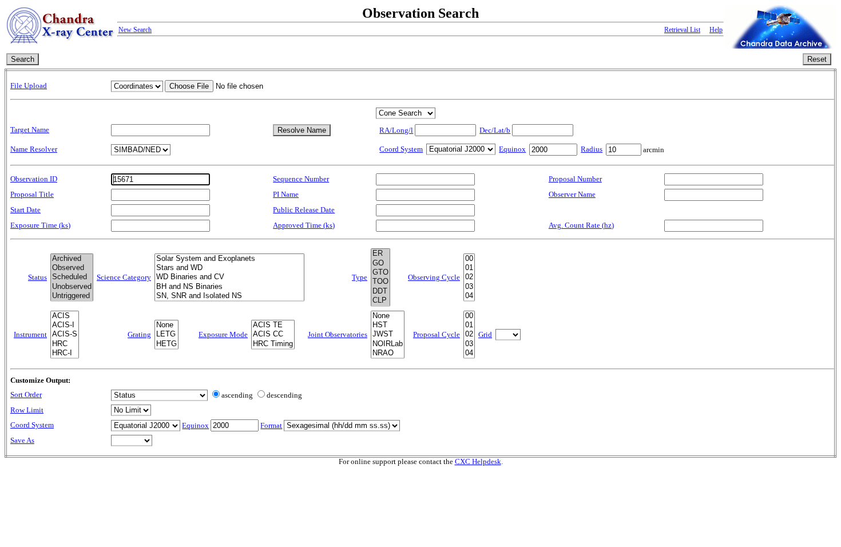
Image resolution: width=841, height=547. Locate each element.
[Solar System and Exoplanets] (229, 258)
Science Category (124, 278)
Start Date (25, 210)
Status (37, 278)
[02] (469, 277)
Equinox (512, 149)
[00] (469, 258)
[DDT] (380, 291)
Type (359, 278)
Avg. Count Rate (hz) (581, 225)
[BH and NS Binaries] (229, 286)
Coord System (401, 149)
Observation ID (33, 179)
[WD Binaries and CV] (229, 277)
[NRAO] (387, 353)
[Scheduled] (72, 277)
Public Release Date (304, 210)
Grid (485, 335)
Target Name (29, 130)
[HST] (387, 325)
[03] (469, 286)
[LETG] (166, 334)
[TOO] (380, 281)
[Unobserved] (72, 286)
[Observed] (72, 267)
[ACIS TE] (273, 325)
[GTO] (380, 272)
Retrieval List (682, 30)
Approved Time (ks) (304, 225)
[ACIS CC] (273, 334)
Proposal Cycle (436, 335)
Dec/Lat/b (494, 130)
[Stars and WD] (229, 267)
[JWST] (387, 334)
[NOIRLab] (387, 343)
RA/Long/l (396, 130)
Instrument (30, 335)
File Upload (28, 86)
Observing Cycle (434, 278)
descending (284, 395)
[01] (469, 267)
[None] (166, 325)
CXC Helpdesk (478, 462)
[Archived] (72, 258)
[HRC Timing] (273, 343)
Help (716, 30)
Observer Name (572, 195)
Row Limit (26, 410)
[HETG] (166, 343)
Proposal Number (575, 179)
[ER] (380, 253)
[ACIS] (64, 315)
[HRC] (64, 343)
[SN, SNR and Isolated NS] (229, 295)
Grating (139, 335)
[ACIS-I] (64, 325)
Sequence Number (301, 179)
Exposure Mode (223, 335)
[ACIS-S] (64, 334)
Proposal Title (32, 195)
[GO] (380, 263)
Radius (591, 149)
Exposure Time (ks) (40, 225)
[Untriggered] (72, 295)
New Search (135, 30)
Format (271, 426)
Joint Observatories (337, 335)
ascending (237, 395)
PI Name (286, 195)
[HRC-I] (64, 353)
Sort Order (26, 395)
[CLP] (380, 300)
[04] (469, 295)
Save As (22, 441)
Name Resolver (33, 149)
